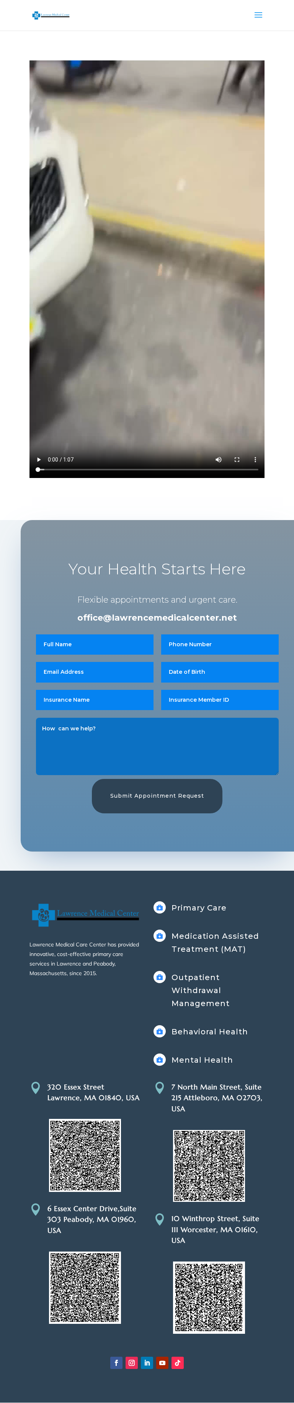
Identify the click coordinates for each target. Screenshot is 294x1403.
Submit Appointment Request (157, 795)
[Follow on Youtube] (162, 1363)
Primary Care (199, 907)
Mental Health (202, 1060)
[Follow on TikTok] (178, 1363)
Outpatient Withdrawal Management (201, 990)
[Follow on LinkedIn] (147, 1363)
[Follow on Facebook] (116, 1363)
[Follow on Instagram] (132, 1363)
